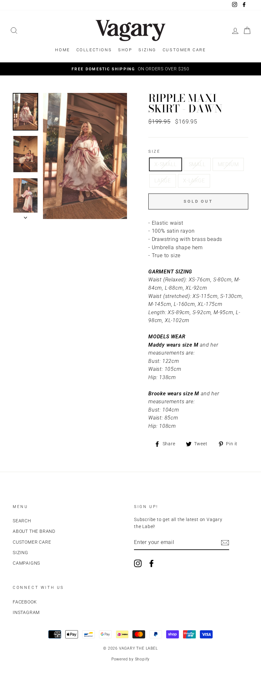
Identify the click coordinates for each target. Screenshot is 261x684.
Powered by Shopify (130, 659)
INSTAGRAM (26, 612)
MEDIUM (228, 164)
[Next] (25, 216)
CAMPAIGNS (26, 563)
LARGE (162, 181)
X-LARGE (194, 181)
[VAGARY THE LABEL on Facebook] (151, 563)
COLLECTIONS (94, 49)
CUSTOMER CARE (184, 49)
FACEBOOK (25, 601)
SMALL (197, 164)
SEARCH (22, 520)
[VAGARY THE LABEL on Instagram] (138, 563)
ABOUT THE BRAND (34, 531)
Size (154, 151)
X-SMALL (165, 164)
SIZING (147, 49)
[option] (130, 69)
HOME (62, 49)
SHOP (125, 49)
